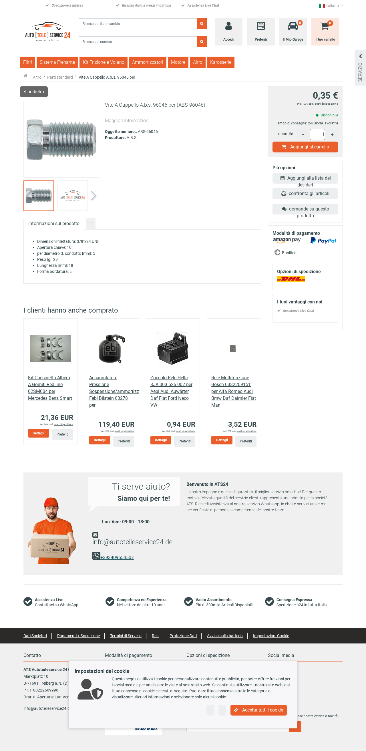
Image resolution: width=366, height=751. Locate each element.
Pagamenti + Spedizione (78, 635)
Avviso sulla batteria (225, 635)
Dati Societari (35, 635)
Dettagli (38, 433)
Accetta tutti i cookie (262, 710)
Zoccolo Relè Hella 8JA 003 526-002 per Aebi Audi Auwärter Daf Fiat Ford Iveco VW (171, 391)
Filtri (27, 62)
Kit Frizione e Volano (103, 62)
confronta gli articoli (309, 193)
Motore (178, 62)
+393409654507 (117, 557)
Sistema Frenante (57, 62)
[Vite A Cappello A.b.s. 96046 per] (61, 140)
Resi (155, 635)
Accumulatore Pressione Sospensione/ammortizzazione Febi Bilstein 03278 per (120, 391)
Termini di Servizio (126, 635)
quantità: (286, 134)
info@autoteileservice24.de (132, 542)
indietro (36, 91)
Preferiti (63, 434)
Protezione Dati (183, 635)
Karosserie (220, 62)
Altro (197, 62)
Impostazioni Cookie (271, 635)
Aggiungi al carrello (309, 147)
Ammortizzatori (147, 62)
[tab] (91, 220)
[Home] (47, 31)
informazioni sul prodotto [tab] (53, 223)
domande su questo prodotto (309, 210)
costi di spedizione (63, 424)
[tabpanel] (142, 256)
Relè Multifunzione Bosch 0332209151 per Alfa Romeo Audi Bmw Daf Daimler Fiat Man (233, 391)
